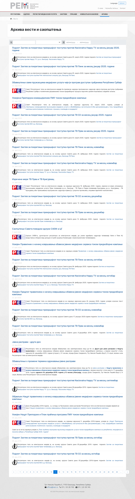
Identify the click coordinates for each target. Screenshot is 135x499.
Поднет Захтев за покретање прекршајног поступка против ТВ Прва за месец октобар (57, 437)
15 (71, 472)
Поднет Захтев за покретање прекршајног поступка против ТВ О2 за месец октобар (56, 453)
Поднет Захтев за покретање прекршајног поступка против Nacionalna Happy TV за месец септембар (65, 380)
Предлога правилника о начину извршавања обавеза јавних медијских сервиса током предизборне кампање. (66, 303)
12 (59, 472)
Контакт (123, 8)
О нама (100, 8)
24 (108, 472)
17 (79, 472)
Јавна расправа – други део (26, 342)
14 (67, 472)
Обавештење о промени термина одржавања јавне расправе (44, 361)
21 (96, 472)
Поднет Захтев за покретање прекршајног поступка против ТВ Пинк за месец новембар (58, 147)
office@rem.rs (52, 487)
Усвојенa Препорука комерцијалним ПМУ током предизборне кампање (49, 98)
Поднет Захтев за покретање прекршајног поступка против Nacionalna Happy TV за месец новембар (64, 163)
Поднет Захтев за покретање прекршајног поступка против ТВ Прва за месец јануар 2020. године (63, 131)
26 (117, 472)
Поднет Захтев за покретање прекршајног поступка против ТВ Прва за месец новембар (58, 326)
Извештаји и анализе (89, 14)
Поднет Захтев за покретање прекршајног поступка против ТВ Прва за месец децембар (58, 212)
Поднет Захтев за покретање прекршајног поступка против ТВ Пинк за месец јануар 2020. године (63, 66)
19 (88, 472)
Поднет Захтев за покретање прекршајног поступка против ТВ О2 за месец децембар (57, 196)
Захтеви (63, 14)
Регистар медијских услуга (45, 14)
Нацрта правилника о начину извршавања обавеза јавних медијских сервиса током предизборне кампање (69, 408)
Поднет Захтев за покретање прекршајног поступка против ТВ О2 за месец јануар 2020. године (62, 115)
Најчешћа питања (111, 8)
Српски (121, 3)
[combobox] (48, 42)
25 (112, 472)
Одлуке (26, 14)
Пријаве (73, 14)
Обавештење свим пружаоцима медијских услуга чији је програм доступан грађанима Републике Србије (67, 82)
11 (55, 472)
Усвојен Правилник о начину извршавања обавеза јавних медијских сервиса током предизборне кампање (67, 244)
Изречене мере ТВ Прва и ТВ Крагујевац (33, 179)
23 (104, 472)
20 (92, 472)
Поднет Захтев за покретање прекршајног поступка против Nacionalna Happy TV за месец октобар (63, 276)
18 (83, 472)
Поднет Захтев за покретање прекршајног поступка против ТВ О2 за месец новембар (57, 310)
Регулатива (15, 14)
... (120, 472)
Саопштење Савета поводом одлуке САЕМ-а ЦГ (37, 229)
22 (100, 472)
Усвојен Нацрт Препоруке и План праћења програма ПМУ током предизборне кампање (57, 414)
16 (75, 472)
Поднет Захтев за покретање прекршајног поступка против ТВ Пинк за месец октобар (57, 259)
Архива (105, 14)
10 (51, 472)
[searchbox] (39, 42)
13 (63, 472)
